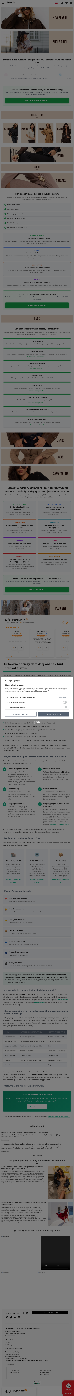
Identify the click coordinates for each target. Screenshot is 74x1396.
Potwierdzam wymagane (20, 714)
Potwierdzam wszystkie (54, 714)
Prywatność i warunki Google (38, 691)
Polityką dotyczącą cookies (49, 688)
